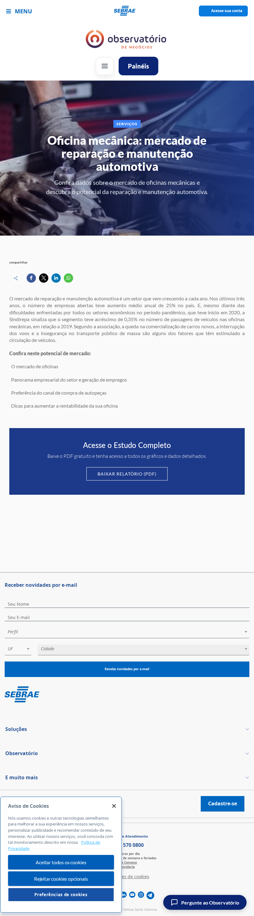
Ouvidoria (127, 867)
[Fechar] (114, 806)
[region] (61, 854)
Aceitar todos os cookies (61, 862)
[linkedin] (123, 895)
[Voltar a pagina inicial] (127, 11)
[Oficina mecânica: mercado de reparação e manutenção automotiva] (31, 278)
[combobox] (127, 632)
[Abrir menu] (105, 66)
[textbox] (130, 631)
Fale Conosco (127, 862)
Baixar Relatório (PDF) (127, 473)
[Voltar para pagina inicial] (127, 694)
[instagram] (141, 895)
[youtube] (132, 895)
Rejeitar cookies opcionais (61, 879)
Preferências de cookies (60, 894)
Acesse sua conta (226, 10)
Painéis (138, 66)
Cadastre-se (222, 803)
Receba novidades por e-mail (127, 669)
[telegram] (150, 895)
